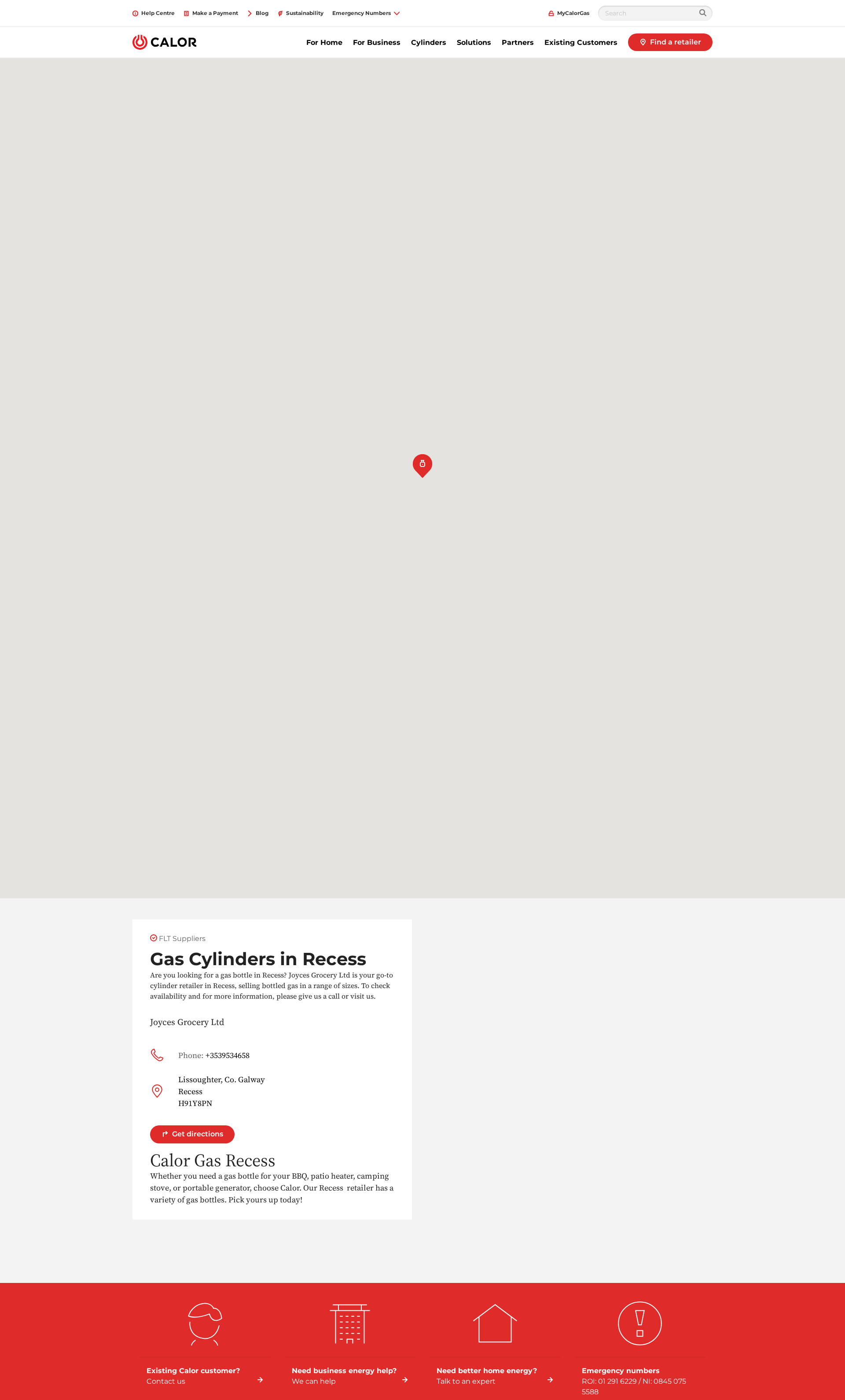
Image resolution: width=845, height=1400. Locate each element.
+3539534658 (214, 1055)
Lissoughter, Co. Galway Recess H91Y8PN (221, 1091)
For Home (324, 42)
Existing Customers (580, 42)
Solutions (474, 42)
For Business (376, 42)
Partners (518, 42)
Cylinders (428, 42)
